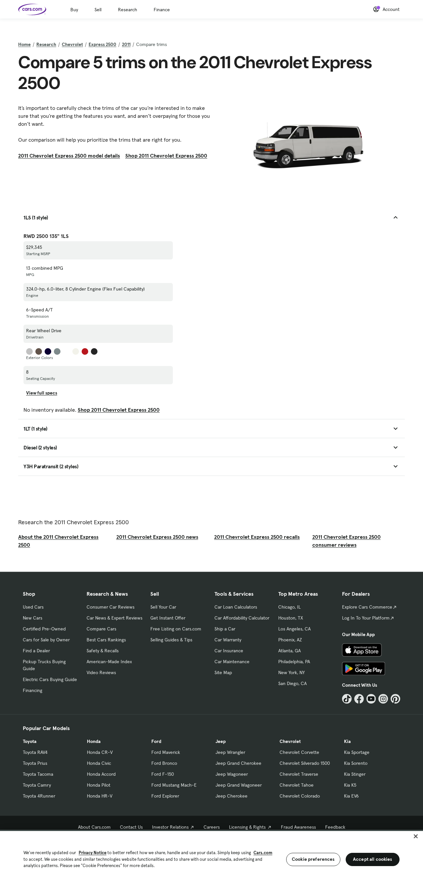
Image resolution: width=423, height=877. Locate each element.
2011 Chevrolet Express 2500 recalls (257, 536)
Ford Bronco (164, 763)
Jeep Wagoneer (231, 774)
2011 (126, 44)
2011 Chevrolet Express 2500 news (157, 536)
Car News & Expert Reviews (114, 618)
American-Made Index (109, 662)
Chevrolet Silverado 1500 (305, 763)
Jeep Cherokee (231, 796)
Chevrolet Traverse (299, 774)
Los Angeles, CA (294, 629)
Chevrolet (72, 44)
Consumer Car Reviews (111, 607)
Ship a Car (224, 629)
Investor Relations (170, 827)
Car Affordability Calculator (241, 618)
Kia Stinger (354, 774)
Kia (347, 741)
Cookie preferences (313, 859)
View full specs (41, 393)
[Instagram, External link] (383, 699)
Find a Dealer (36, 651)
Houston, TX (290, 618)
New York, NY (291, 672)
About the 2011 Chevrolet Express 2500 (58, 540)
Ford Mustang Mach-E (174, 785)
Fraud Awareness (298, 827)
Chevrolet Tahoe (297, 785)
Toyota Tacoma (38, 774)
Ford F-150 (162, 774)
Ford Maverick (165, 752)
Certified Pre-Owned (44, 629)
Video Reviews (101, 672)
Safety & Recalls (103, 651)
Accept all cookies (372, 859)
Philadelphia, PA (294, 662)
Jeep (220, 741)
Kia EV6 (351, 796)
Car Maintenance (232, 662)
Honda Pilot (98, 785)
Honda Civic (99, 763)
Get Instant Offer (167, 618)
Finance (162, 10)
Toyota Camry (37, 785)
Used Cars (33, 607)
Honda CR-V (100, 752)
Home (24, 44)
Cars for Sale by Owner (46, 640)
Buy (74, 10)
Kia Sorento (355, 763)
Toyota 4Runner (39, 796)
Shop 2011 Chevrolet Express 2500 (166, 155)
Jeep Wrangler (230, 752)
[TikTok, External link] (347, 699)
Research (127, 10)
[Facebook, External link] (359, 699)
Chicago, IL (289, 607)
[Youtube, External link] (371, 699)
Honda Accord (101, 774)
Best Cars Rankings (106, 640)
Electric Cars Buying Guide (50, 679)
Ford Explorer (165, 796)
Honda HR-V (99, 796)
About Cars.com (94, 827)
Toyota (29, 741)
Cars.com (262, 852)
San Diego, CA (292, 683)
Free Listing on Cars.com (175, 629)
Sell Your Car (163, 607)
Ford (156, 741)
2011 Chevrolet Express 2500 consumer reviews (346, 540)
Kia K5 (350, 785)
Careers (212, 827)
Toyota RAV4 (35, 752)
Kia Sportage (356, 752)
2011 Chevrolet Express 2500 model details (69, 155)
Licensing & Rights (247, 827)
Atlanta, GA (289, 651)
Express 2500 (102, 44)
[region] (211, 853)
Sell (98, 10)
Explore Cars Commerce (367, 607)
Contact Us (131, 827)
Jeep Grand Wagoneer (238, 785)
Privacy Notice (92, 852)
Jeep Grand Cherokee (238, 763)
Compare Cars (101, 629)
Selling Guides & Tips (171, 640)
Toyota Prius (35, 763)
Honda (93, 741)
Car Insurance (228, 651)
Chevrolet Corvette (299, 752)
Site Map (223, 672)
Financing (32, 690)
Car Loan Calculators (235, 607)
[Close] (415, 836)
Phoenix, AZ (290, 640)
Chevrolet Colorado (300, 796)
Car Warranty (227, 640)
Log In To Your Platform (366, 618)
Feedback (335, 827)
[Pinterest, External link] (395, 699)
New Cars (32, 618)
